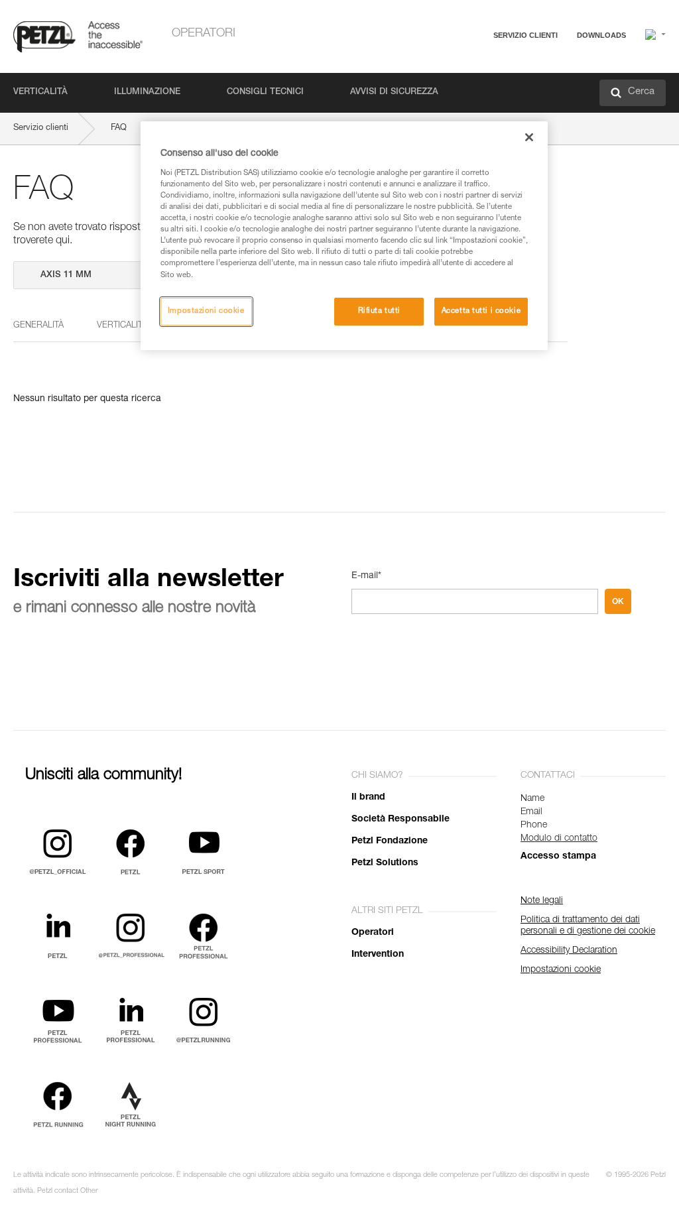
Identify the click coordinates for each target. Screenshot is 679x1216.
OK (618, 601)
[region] (344, 235)
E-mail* (366, 576)
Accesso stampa (558, 856)
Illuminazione (147, 92)
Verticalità (40, 92)
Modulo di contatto (559, 838)
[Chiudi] (529, 137)
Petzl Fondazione (389, 841)
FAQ (461, 67)
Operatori (203, 34)
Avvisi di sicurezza (394, 92)
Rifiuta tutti (379, 311)
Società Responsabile (400, 819)
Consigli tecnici (265, 92)
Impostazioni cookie (206, 311)
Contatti (468, 86)
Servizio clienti (525, 35)
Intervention (377, 954)
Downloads (601, 35)
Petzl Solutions (384, 863)
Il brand (368, 797)
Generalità (38, 326)
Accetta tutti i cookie (481, 311)
